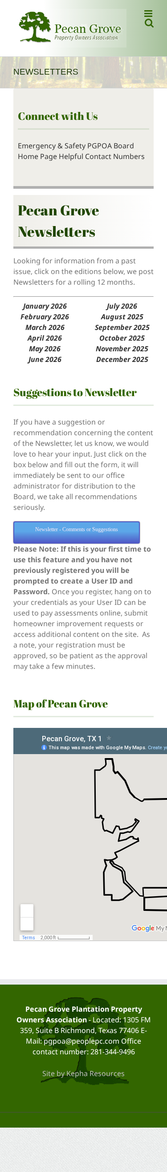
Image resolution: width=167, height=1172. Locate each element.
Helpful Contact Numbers (102, 156)
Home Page (37, 156)
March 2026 (45, 327)
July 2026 (122, 306)
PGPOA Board (110, 146)
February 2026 (44, 317)
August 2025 (122, 317)
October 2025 (122, 338)
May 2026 (45, 349)
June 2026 (45, 359)
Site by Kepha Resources (83, 1073)
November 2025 (122, 349)
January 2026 (45, 306)
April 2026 (45, 338)
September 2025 (122, 327)
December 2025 (122, 359)
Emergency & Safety (52, 146)
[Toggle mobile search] (149, 23)
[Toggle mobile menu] (149, 13)
